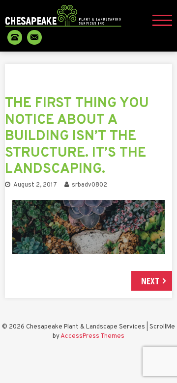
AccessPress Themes (92, 336)
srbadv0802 (89, 185)
